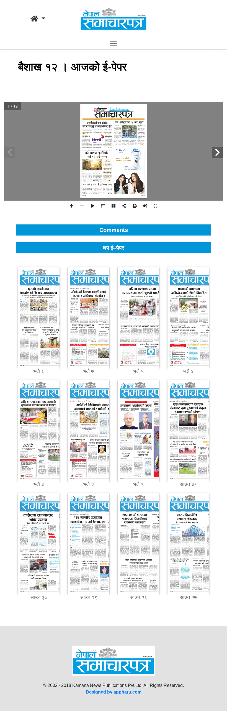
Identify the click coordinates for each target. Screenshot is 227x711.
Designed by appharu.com (113, 692)
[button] (38, 19)
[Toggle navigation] (113, 43)
